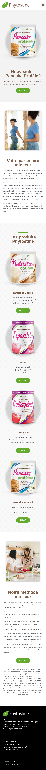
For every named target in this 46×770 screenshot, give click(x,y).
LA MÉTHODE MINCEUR (11, 744)
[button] (43, 5)
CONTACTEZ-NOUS (10, 742)
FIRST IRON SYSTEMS (11, 764)
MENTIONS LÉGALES (10, 750)
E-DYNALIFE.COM (9, 761)
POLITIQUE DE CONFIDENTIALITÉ (15, 747)
